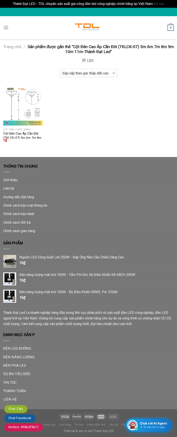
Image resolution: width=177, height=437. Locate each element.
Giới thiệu (10, 180)
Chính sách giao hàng (19, 231)
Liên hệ (8, 188)
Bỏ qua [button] (159, 4)
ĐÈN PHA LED (14, 365)
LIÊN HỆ (10, 399)
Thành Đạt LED (103, 431)
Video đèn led (96, 424)
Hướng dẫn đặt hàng (18, 197)
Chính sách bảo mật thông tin (25, 205)
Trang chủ (12, 46)
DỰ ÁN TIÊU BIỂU (16, 374)
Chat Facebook (19, 418)
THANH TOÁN (14, 391)
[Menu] (6, 27)
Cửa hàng (64, 424)
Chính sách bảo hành (18, 214)
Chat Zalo (15, 409)
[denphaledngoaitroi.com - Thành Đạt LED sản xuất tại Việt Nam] (88, 27)
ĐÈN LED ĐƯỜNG (17, 348)
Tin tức (79, 424)
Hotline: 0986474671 (23, 427)
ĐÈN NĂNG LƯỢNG (19, 357)
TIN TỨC (9, 382)
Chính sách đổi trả (17, 222)
